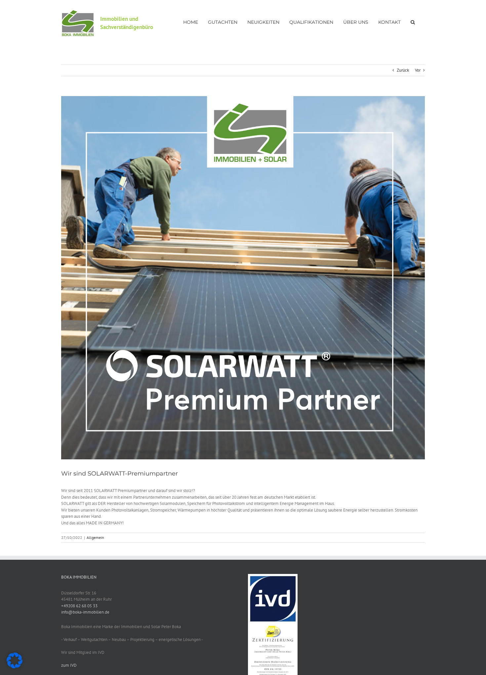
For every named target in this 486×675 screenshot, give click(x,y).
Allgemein (95, 537)
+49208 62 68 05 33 (79, 606)
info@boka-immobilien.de (85, 612)
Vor (418, 70)
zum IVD (69, 665)
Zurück (403, 70)
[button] (413, 21)
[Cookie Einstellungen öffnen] (14, 667)
